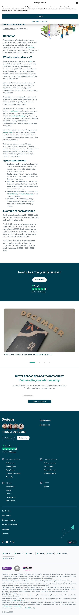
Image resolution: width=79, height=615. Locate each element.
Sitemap (46, 486)
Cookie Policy (35, 21)
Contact (8, 493)
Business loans (10, 463)
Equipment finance (50, 470)
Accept (40, 16)
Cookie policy (6, 511)
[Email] (39, 395)
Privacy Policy (43, 21)
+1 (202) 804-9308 (14, 431)
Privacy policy (6, 515)
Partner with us (10, 497)
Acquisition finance (50, 473)
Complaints (5, 533)
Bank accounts (48, 466)
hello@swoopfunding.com (18, 600)
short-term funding (18, 116)
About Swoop (10, 486)
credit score (14, 111)
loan (30, 61)
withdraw (31, 47)
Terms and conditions (8, 520)
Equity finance (10, 470)
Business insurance (50, 463)
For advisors (45, 425)
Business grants (11, 466)
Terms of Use (7, 606)
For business (45, 420)
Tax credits (9, 477)
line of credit (12, 194)
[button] (77, 3)
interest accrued (27, 194)
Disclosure (5, 529)
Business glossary (9, 29)
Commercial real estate (13, 473)
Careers (8, 490)
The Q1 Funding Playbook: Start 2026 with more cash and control (28, 355)
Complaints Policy (30, 608)
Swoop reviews (10, 500)
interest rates (7, 132)
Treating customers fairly (9, 524)
